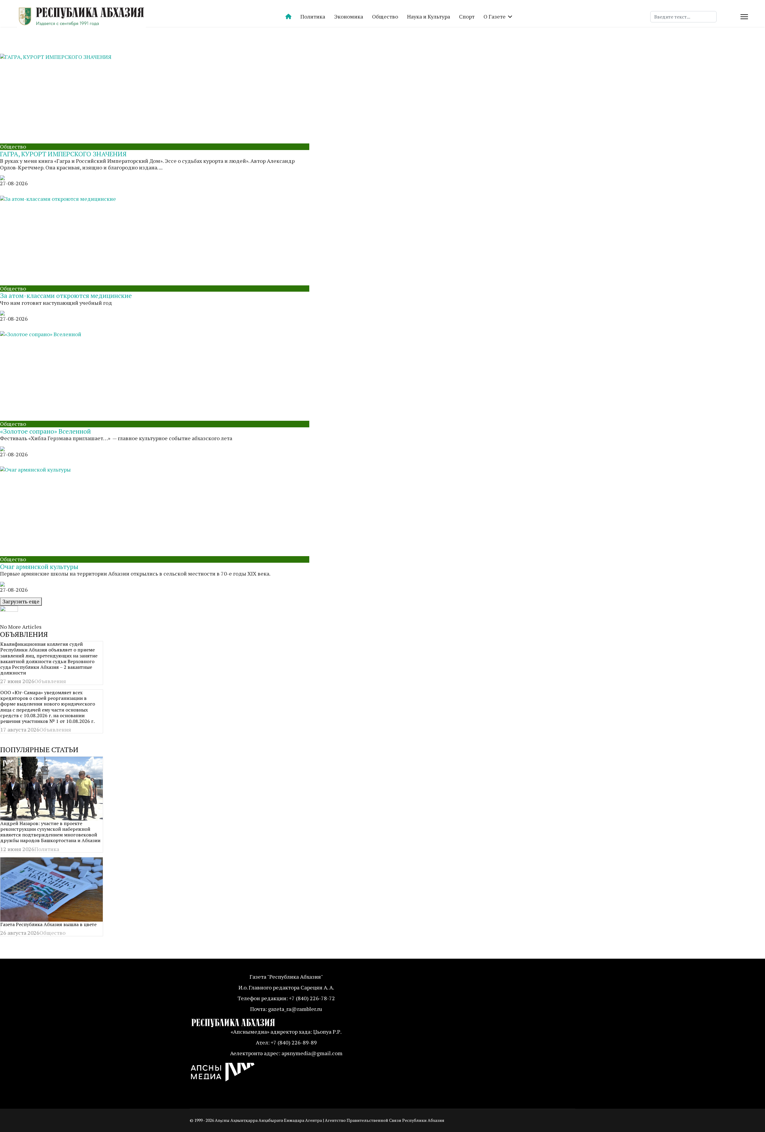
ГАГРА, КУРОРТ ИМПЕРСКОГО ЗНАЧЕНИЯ (63, 153)
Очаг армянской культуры (39, 566)
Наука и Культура (428, 16)
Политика (312, 16)
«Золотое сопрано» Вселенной (45, 431)
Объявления (50, 681)
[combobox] (683, 16)
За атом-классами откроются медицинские (66, 295)
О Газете (495, 16)
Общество (385, 16)
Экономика (348, 16)
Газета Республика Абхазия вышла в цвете (48, 924)
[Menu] (744, 16)
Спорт (467, 16)
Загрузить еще (20, 601)
